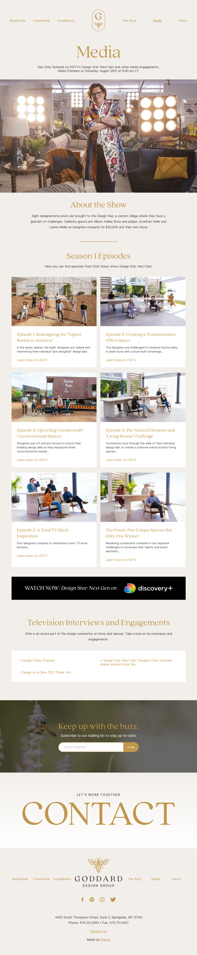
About (183, 21)
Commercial (41, 21)
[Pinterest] (91, 899)
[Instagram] (102, 899)
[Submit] (131, 747)
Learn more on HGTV (32, 360)
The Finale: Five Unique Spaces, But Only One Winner (139, 533)
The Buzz (129, 21)
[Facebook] (82, 899)
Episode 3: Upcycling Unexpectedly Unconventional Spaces (50, 433)
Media (157, 21)
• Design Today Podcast (37, 660)
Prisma (105, 940)
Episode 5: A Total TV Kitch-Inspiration (43, 533)
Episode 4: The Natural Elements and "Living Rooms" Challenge (140, 433)
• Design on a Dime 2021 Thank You (45, 672)
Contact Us (98, 931)
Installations (65, 21)
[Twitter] (113, 899)
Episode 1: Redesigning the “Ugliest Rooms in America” (49, 337)
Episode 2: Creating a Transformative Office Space (141, 337)
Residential (17, 21)
